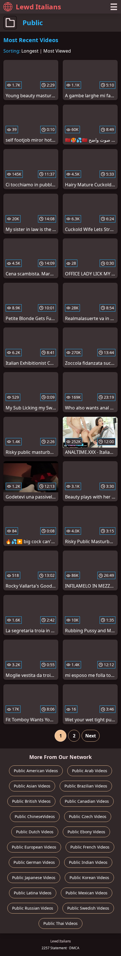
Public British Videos (31, 801)
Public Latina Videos (32, 892)
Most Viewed (57, 51)
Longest (30, 51)
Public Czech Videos (87, 816)
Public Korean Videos (89, 877)
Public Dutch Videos (34, 831)
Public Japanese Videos (33, 877)
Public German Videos (34, 862)
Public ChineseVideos (35, 816)
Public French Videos (89, 847)
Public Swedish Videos (88, 908)
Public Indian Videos (88, 862)
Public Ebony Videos (86, 831)
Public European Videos (34, 847)
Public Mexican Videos (86, 892)
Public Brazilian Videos (85, 786)
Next (90, 736)
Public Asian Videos (32, 786)
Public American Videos (36, 770)
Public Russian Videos (32, 908)
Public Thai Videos (60, 923)
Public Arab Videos (89, 770)
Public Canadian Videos (87, 801)
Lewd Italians (38, 6)
